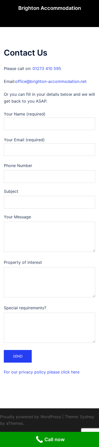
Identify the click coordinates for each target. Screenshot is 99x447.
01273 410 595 (46, 68)
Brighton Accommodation (49, 8)
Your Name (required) (24, 113)
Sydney (87, 416)
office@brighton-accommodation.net (51, 81)
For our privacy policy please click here (41, 371)
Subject (11, 191)
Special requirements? (25, 307)
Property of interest (23, 262)
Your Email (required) (24, 139)
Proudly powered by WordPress (30, 416)
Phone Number (18, 165)
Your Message (17, 216)
